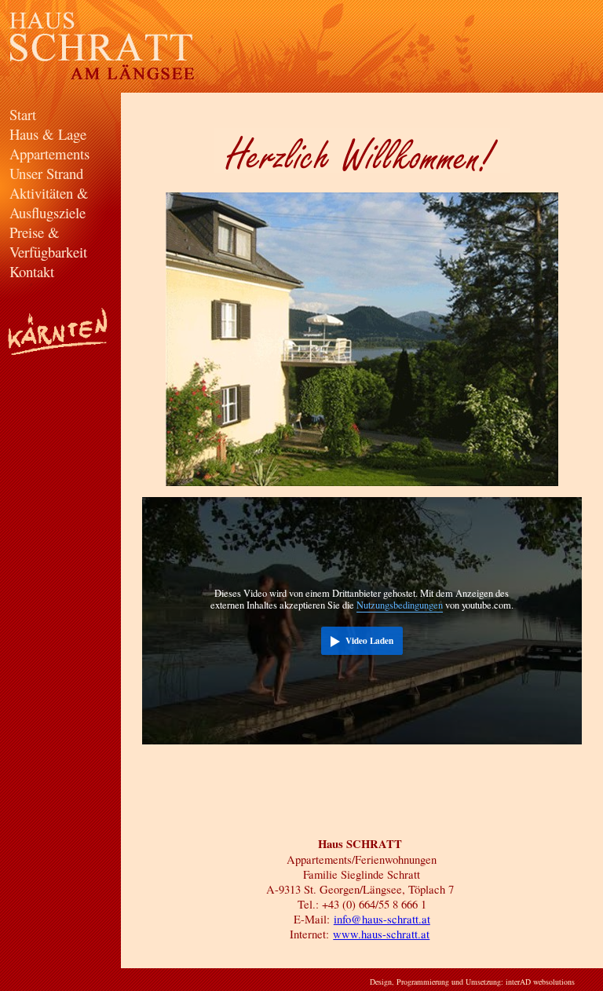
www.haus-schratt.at (381, 934)
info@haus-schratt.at (382, 919)
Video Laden (369, 640)
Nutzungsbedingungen (399, 605)
